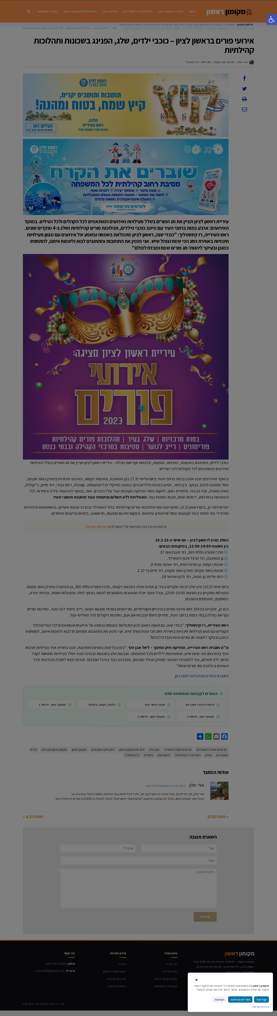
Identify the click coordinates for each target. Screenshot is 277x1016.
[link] (271, 19)
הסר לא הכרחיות (240, 999)
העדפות (219, 999)
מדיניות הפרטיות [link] (260, 1006)
